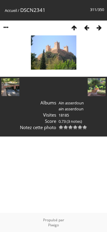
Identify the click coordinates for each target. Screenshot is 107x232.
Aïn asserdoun (71, 103)
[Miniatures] (74, 27)
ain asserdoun (71, 109)
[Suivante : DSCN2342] (99, 27)
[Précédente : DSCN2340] (86, 27)
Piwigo (53, 225)
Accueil (11, 10)
